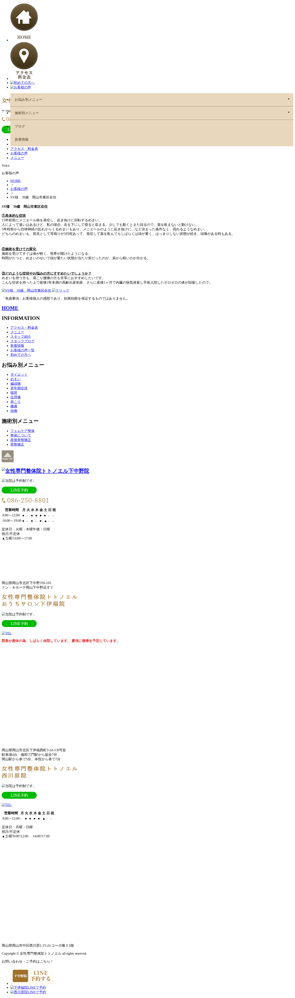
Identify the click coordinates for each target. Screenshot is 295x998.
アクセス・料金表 (24, 149)
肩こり (15, 402)
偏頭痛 (15, 383)
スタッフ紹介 (20, 336)
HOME (15, 181)
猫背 (13, 392)
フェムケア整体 (22, 431)
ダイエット (19, 374)
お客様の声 (19, 153)
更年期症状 (19, 388)
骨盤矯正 (17, 444)
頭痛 (13, 411)
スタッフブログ (22, 341)
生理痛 (15, 397)
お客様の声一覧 (22, 350)
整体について (20, 435)
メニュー (17, 158)
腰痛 (13, 406)
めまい (15, 379)
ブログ (20, 126)
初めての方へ (20, 355)
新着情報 (22, 139)
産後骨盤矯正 (20, 440)
